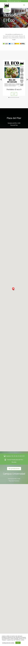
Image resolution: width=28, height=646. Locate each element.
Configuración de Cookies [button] (8, 642)
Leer (14, 94)
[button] (12, 97)
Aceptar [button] (18, 642)
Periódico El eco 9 (14, 89)
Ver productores (14, 469)
